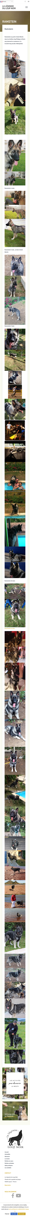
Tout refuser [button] (14, 1214)
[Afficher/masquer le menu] (26, 7)
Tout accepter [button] (22, 1214)
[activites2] (15, 1068)
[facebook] (12, 1195)
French (4, 1)
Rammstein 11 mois (10, 628)
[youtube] (18, 1195)
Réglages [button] (7, 1214)
